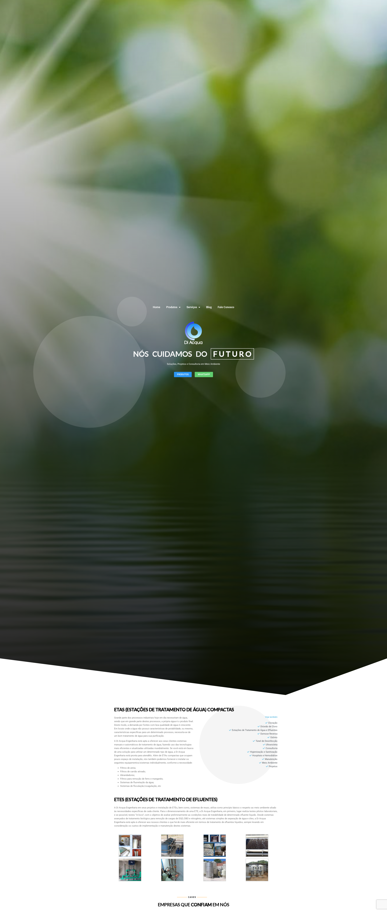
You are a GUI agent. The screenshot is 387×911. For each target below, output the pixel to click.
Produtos (171, 307)
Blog (209, 307)
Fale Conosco (226, 307)
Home (156, 307)
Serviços (192, 307)
